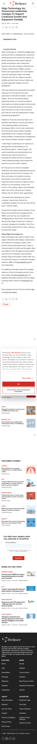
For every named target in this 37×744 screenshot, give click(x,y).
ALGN (27, 52)
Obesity (4, 519)
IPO (3, 586)
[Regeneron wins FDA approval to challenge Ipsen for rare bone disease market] (31, 601)
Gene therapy (7, 614)
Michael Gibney (6, 413)
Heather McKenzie (7, 487)
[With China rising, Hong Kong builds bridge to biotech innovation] (31, 509)
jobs (32, 289)
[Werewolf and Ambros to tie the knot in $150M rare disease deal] (31, 410)
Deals (4, 407)
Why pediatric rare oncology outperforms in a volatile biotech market (12, 470)
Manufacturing (7, 572)
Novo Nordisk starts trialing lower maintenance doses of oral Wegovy (13, 422)
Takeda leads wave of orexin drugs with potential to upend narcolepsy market (13, 496)
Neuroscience (7, 492)
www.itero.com (27, 280)
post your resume (11, 292)
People (5, 304)
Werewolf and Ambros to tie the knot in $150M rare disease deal (13, 410)
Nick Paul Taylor (6, 426)
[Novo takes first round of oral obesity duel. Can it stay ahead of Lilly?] (31, 522)
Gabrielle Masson (6, 397)
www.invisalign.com (21, 275)
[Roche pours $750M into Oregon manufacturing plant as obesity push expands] (31, 573)
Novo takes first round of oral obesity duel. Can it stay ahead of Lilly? (13, 522)
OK (18, 384)
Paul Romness (5, 474)
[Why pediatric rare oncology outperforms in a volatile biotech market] (31, 469)
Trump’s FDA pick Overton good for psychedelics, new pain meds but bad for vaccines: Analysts (13, 483)
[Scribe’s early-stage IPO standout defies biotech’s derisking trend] (31, 588)
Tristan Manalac (6, 525)
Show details (26, 378)
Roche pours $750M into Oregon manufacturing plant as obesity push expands (13, 576)
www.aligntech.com (23, 262)
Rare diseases (7, 599)
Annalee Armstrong (7, 512)
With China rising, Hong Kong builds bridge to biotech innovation (13, 509)
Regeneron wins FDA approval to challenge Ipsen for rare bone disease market (13, 604)
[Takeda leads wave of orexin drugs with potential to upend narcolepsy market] (31, 496)
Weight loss (6, 419)
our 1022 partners (14, 352)
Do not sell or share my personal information (18, 390)
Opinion (4, 466)
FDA (3, 479)
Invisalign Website (9, 49)
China (4, 506)
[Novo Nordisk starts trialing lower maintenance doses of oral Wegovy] (31, 423)
